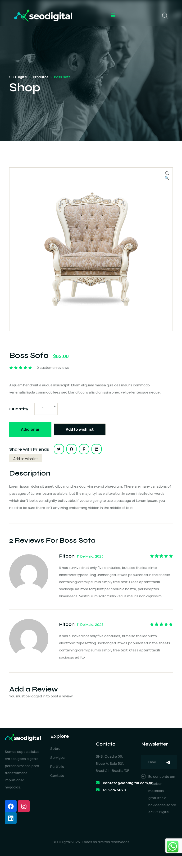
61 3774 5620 (114, 789)
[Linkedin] (11, 818)
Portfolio (57, 766)
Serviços (57, 757)
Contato (57, 775)
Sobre (55, 748)
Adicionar (30, 429)
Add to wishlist (80, 429)
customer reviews (53, 367)
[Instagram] (24, 806)
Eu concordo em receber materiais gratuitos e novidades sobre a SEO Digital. (162, 794)
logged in (38, 696)
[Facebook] (11, 806)
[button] (167, 178)
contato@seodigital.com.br (128, 782)
